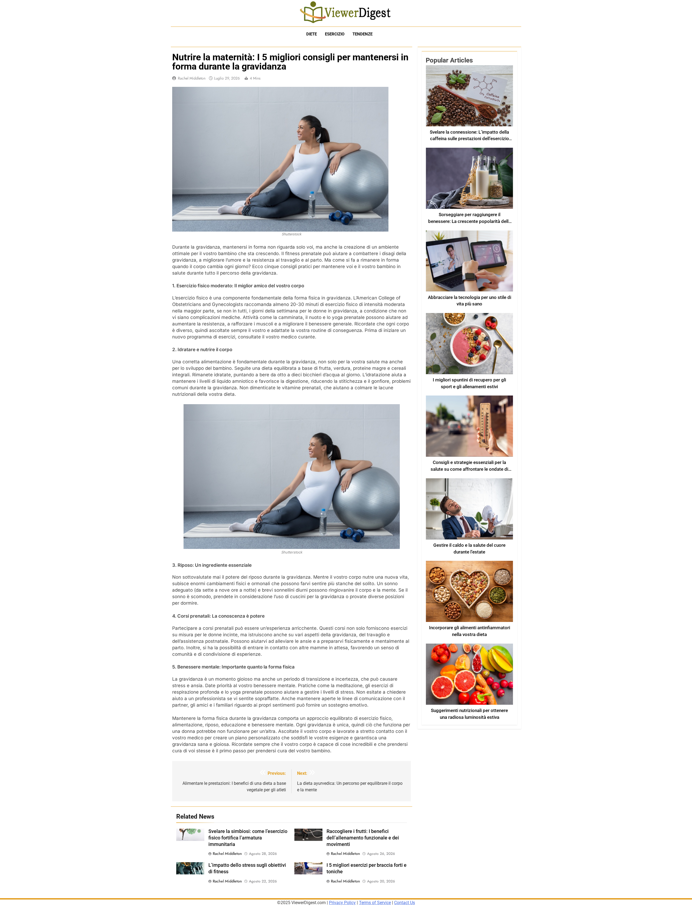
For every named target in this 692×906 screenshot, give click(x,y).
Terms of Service (375, 902)
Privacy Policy (342, 902)
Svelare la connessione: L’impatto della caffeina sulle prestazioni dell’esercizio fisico (469, 139)
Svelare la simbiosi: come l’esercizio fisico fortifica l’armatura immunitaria (247, 838)
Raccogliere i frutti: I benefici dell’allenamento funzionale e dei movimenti (363, 838)
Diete (311, 34)
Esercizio (334, 34)
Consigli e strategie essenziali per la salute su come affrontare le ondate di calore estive (469, 469)
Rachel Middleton (191, 78)
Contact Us (404, 902)
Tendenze (362, 34)
